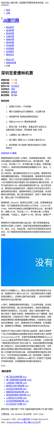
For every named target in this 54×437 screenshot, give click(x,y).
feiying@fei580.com (15, 422)
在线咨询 (5, 153)
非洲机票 (10, 45)
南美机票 (10, 39)
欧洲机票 (10, 33)
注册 (8, 13)
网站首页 (10, 27)
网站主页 (10, 60)
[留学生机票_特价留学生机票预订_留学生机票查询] (27, 20)
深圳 (13, 89)
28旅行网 (26, 419)
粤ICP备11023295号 (32, 422)
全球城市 (10, 52)
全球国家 (10, 49)
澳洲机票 (10, 42)
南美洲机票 (11, 63)
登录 (8, 10)
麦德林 (14, 92)
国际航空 (10, 55)
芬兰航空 (15, 86)
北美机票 (10, 36)
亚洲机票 (10, 30)
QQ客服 (13, 153)
